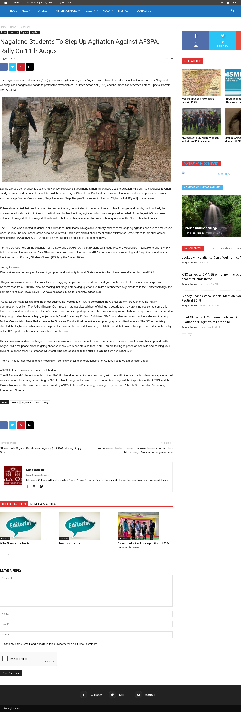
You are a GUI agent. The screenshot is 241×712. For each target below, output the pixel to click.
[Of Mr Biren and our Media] (27, 526)
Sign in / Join (65, 2)
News (13, 26)
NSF (38, 402)
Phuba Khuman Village (201, 228)
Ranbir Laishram (194, 232)
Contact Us (144, 10)
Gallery (90, 10)
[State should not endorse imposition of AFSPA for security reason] (145, 526)
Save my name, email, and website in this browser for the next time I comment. (51, 643)
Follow (222, 32)
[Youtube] (234, 2)
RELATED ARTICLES (14, 504)
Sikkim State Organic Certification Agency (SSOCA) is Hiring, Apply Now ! (41, 450)
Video (106, 10)
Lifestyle (123, 10)
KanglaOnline (35, 470)
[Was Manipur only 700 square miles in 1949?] (201, 82)
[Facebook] (222, 2)
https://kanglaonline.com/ (37, 475)
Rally (46, 402)
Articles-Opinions (66, 10)
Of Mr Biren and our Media (14, 543)
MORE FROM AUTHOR (43, 504)
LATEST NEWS (192, 248)
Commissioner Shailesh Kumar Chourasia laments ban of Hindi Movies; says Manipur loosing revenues (134, 450)
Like (195, 32)
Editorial (5, 538)
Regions (24, 32)
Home (13, 10)
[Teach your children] (86, 526)
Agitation (26, 402)
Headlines (13, 32)
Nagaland (35, 32)
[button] (232, 11)
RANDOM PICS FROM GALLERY (202, 187)
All (213, 248)
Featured (42, 10)
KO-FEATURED (192, 61)
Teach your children (70, 543)
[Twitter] (228, 2)
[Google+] (36, 486)
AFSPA (14, 402)
